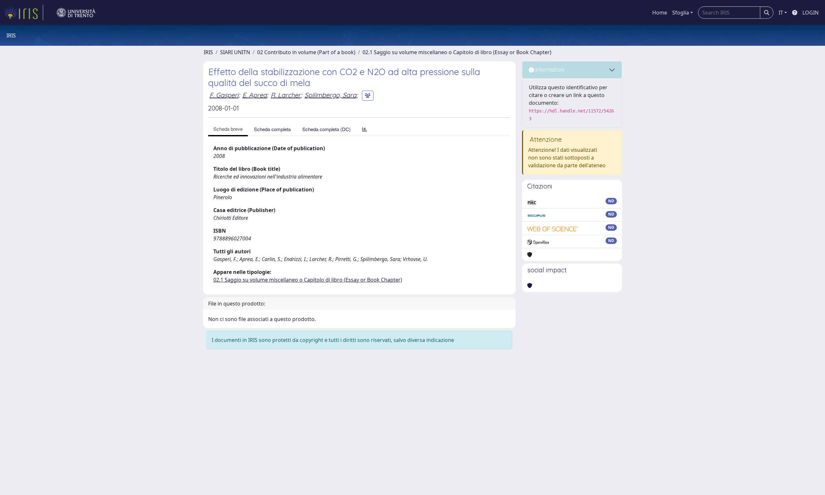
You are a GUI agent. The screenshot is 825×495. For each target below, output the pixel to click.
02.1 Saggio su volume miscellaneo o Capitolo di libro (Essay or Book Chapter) (457, 52)
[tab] (365, 129)
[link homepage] (23, 12)
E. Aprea (254, 95)
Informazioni (549, 69)
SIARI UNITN (235, 52)
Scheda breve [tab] (228, 128)
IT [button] (781, 12)
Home (659, 12)
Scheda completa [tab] (272, 129)
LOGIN (810, 12)
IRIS (208, 52)
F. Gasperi (223, 95)
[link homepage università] (76, 12)
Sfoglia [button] (680, 12)
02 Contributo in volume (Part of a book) (306, 52)
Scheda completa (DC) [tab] (326, 129)
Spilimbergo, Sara (330, 95)
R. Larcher (286, 95)
